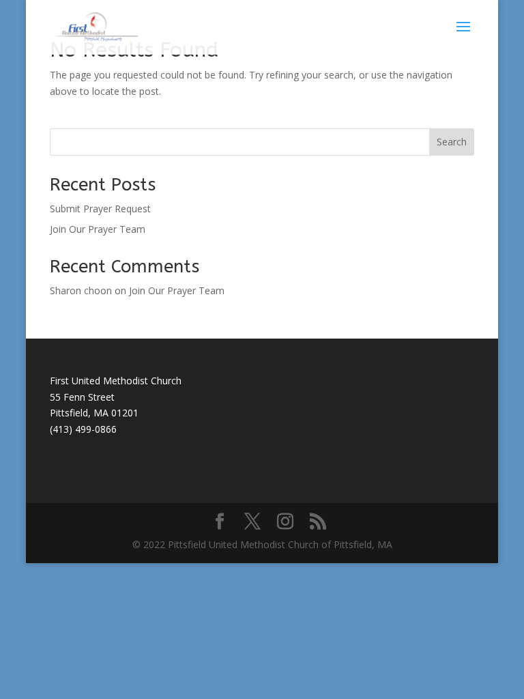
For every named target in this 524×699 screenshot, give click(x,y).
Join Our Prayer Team (97, 229)
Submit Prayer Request (100, 208)
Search (452, 141)
